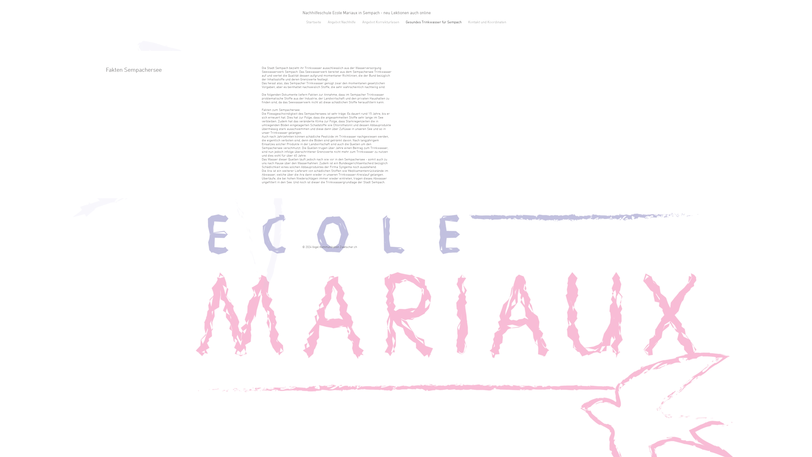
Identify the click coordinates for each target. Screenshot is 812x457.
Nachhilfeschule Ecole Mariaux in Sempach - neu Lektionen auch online (367, 13)
